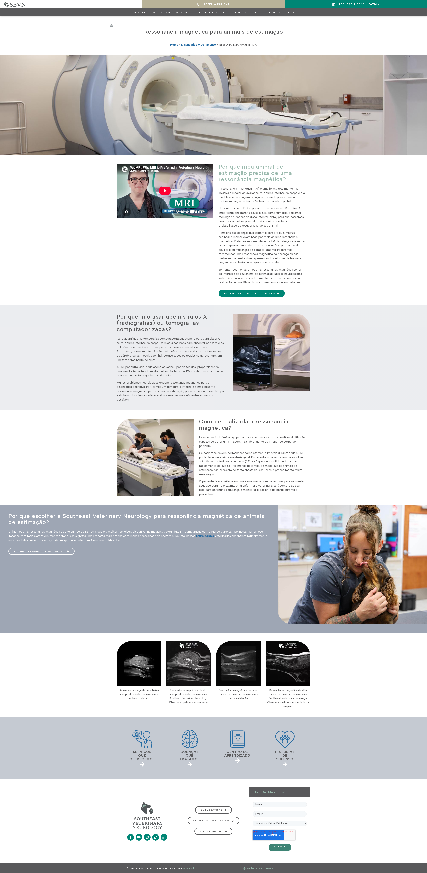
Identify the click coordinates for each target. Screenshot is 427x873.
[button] (252, 293)
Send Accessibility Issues (259, 868)
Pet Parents (208, 12)
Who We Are (162, 12)
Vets (226, 12)
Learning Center (281, 12)
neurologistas (205, 536)
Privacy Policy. (190, 868)
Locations (140, 12)
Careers (241, 12)
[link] (142, 747)
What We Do (185, 12)
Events (258, 12)
